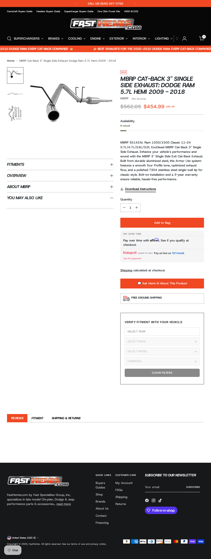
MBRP (124, 98)
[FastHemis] (105, 24)
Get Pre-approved (132, 258)
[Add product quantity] (136, 208)
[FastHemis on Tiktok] (160, 501)
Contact (101, 516)
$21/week (178, 253)
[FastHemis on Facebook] (147, 501)
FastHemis (34, 544)
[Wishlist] (193, 38)
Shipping (126, 270)
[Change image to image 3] (15, 113)
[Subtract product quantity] (124, 208)
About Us (102, 508)
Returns (120, 504)
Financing (102, 523)
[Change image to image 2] (15, 94)
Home (10, 60)
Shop (99, 494)
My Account (123, 483)
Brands (100, 501)
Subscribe (193, 487)
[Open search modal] (9, 38)
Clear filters (162, 372)
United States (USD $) (24, 537)
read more (63, 504)
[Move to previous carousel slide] (191, 448)
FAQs (119, 490)
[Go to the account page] (184, 38)
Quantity (126, 199)
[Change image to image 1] (15, 75)
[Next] (135, 3)
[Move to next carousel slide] (200, 448)
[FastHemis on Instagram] (153, 501)
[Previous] (76, 3)
